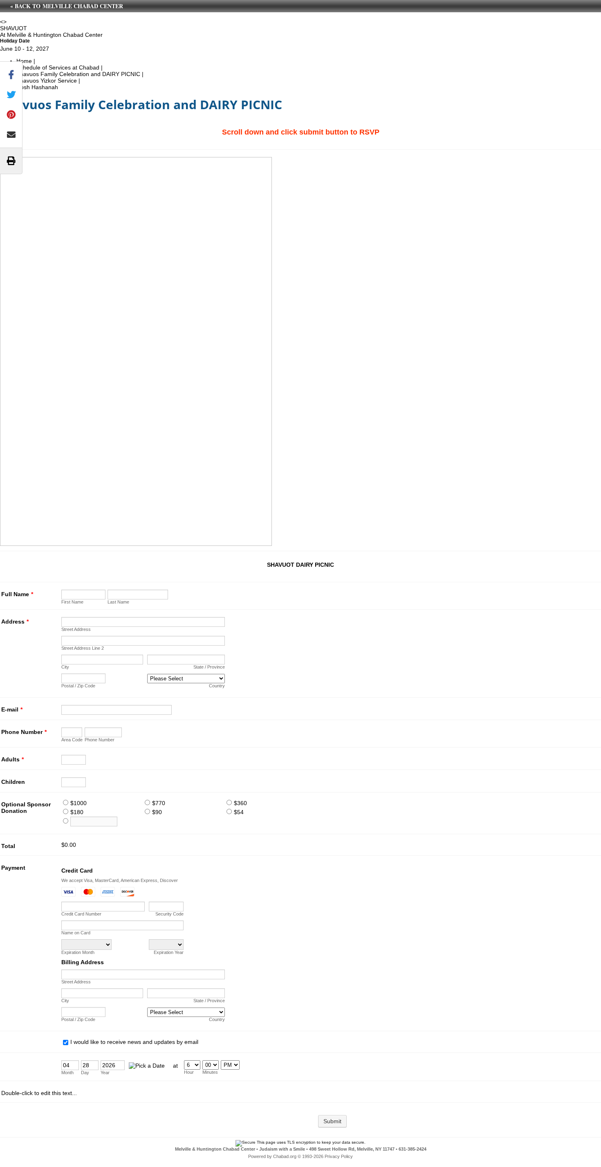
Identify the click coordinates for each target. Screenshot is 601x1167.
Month (67, 1072)
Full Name (17, 594)
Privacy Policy (339, 1156)
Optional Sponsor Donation (26, 807)
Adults (12, 759)
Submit (332, 1121)
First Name (72, 601)
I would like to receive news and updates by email (134, 1042)
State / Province (209, 666)
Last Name (118, 601)
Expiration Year (169, 952)
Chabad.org (284, 1156)
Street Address (76, 629)
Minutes (210, 1072)
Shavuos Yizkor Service (46, 80)
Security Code (169, 913)
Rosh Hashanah (37, 87)
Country (217, 685)
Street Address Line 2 (82, 648)
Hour (189, 1072)
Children (13, 782)
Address (15, 621)
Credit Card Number (81, 913)
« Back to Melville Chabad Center (66, 6)
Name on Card (75, 932)
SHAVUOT (13, 28)
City (65, 666)
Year (105, 1072)
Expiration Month (77, 952)
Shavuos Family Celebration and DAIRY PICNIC (78, 74)
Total (8, 846)
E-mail (11, 709)
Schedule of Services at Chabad (57, 67)
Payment (13, 867)
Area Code (72, 739)
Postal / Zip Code (78, 685)
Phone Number (24, 732)
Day (85, 1072)
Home (24, 61)
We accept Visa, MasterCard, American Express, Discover (119, 880)
